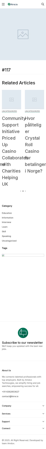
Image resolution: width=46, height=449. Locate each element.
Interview (6, 222)
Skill (4, 231)
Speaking (6, 236)
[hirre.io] (13, 4)
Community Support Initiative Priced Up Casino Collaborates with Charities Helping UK (15, 151)
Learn (4, 227)
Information (7, 217)
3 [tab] (25, 191)
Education (7, 213)
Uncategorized (9, 111)
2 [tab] (23, 191)
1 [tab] (21, 191)
